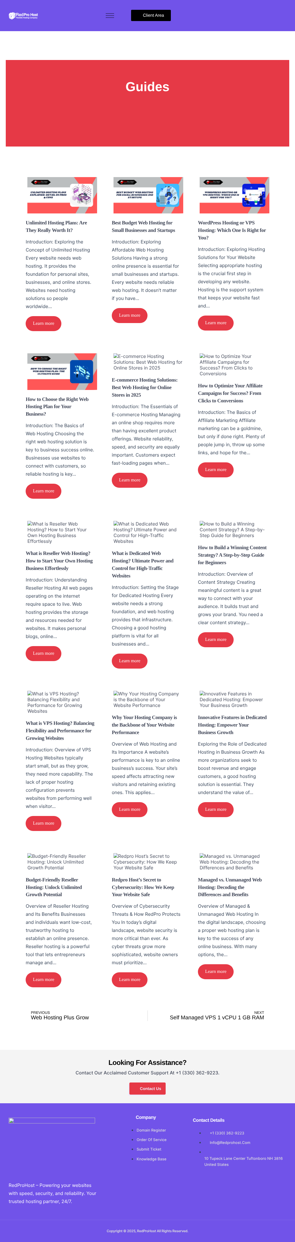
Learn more (43, 323)
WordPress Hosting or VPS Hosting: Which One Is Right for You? (232, 230)
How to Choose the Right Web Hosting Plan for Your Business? (57, 406)
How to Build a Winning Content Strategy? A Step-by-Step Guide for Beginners (232, 555)
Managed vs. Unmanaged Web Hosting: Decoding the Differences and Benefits (230, 887)
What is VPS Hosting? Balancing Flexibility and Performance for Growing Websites (60, 730)
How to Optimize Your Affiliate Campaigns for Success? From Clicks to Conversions (230, 393)
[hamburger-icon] (109, 15)
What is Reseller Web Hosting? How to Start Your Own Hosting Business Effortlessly (59, 560)
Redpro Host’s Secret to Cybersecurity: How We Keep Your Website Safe (143, 887)
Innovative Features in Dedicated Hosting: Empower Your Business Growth (232, 724)
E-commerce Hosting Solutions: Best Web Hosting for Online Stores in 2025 (145, 387)
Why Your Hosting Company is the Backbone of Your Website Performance (144, 724)
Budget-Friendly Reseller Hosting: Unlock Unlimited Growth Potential (54, 887)
